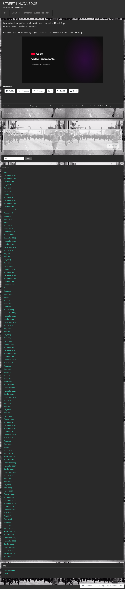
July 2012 (7, 366)
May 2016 (7, 222)
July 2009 (7, 478)
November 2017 (10, 179)
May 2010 (7, 447)
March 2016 (8, 229)
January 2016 (9, 235)
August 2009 (9, 475)
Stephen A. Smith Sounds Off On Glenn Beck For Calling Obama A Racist (99, 114)
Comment (113, 146)
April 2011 (7, 413)
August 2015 (8, 250)
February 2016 (9, 232)
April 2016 (8, 225)
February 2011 (9, 419)
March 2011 (8, 416)
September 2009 (10, 472)
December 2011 (10, 388)
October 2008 (9, 506)
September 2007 (10, 547)
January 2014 (9, 310)
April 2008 (8, 525)
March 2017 (8, 191)
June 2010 (8, 444)
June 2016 (8, 219)
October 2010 (9, 431)
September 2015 (10, 247)
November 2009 (10, 466)
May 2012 (7, 372)
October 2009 (9, 469)
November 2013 (10, 316)
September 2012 (10, 360)
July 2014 (7, 291)
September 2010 (10, 435)
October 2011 (9, 394)
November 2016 (10, 204)
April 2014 (7, 300)
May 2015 (7, 260)
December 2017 (10, 175)
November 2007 (10, 541)
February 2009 (9, 494)
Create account (9, 570)
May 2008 (7, 522)
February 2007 (9, 553)
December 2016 (10, 200)
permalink (114, 106)
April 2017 (7, 188)
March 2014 (8, 303)
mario (47, 106)
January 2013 (9, 347)
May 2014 (7, 297)
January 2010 (9, 460)
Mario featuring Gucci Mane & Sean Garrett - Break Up (69, 106)
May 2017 (7, 185)
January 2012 (9, 385)
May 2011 (7, 410)
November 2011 (10, 391)
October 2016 (9, 207)
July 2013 (7, 328)
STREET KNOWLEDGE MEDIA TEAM (37, 13)
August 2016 (8, 213)
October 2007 (9, 544)
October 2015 (9, 244)
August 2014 (8, 288)
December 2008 (10, 500)
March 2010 (8, 453)
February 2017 (9, 194)
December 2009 (10, 463)
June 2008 (8, 519)
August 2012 (8, 363)
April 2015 (7, 263)
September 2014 (10, 285)
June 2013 (7, 332)
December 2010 (10, 425)
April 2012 (7, 375)
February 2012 (9, 382)
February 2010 (9, 456)
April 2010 (8, 450)
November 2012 (10, 353)
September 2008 (10, 510)
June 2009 (8, 481)
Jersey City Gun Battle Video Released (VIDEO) (23, 113)
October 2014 (9, 282)
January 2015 (9, 272)
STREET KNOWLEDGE (20, 4)
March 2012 (8, 378)
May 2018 (7, 172)
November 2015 (10, 241)
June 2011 (7, 406)
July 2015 (7, 254)
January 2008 (9, 535)
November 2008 (10, 503)
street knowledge (30, 26)
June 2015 (7, 257)
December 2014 (10, 275)
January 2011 (9, 422)
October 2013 (9, 319)
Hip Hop (24, 106)
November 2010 (10, 428)
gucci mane (40, 106)
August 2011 (8, 400)
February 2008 (9, 531)
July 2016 (7, 216)
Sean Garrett (94, 106)
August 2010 (8, 438)
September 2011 (10, 397)
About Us (16, 13)
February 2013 (9, 344)
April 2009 (8, 488)
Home (5, 13)
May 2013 (7, 335)
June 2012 (7, 369)
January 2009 (9, 497)
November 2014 (10, 278)
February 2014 (9, 307)
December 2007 (10, 538)
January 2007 (9, 556)
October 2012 (9, 357)
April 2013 (7, 338)
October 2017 (9, 182)
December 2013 (10, 313)
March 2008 (8, 528)
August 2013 (8, 325)
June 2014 (7, 294)
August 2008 (9, 513)
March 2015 (8, 266)
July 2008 (7, 516)
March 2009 (8, 491)
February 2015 (9, 269)
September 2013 (10, 322)
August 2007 (8, 550)
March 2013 (8, 341)
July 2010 (7, 441)
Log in (6, 574)
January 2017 (9, 197)
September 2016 (10, 210)
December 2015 (10, 238)
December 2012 (10, 350)
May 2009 (7, 485)
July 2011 (7, 403)
